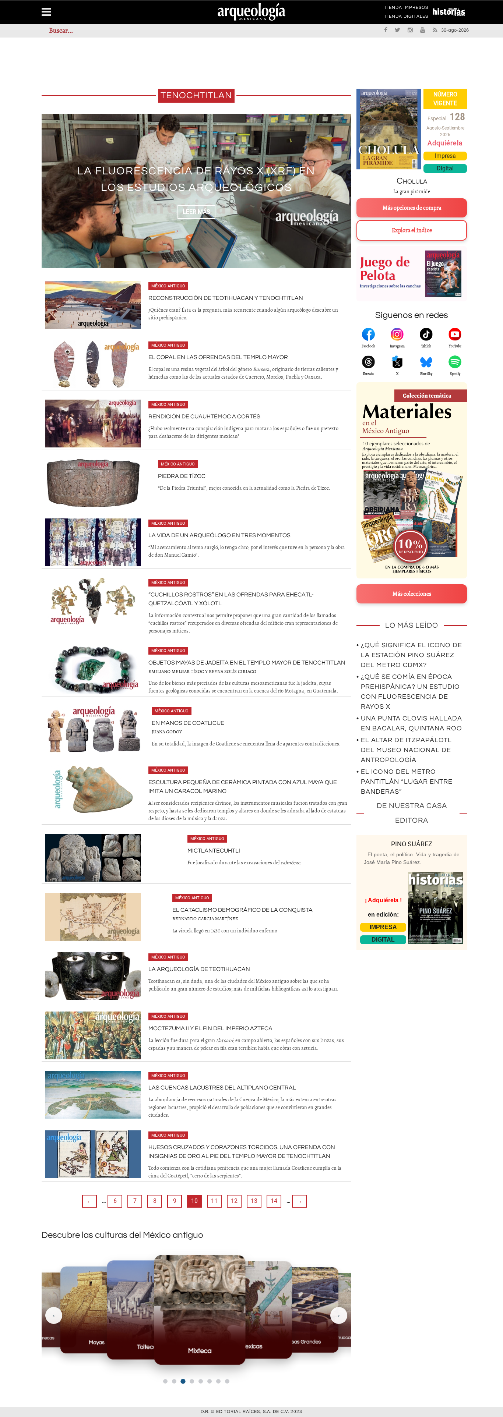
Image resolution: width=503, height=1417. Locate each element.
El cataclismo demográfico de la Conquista (242, 910)
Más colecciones (412, 594)
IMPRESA (383, 927)
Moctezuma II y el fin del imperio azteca (210, 1028)
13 (254, 1200)
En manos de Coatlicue (188, 723)
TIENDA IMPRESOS (406, 9)
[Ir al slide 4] (192, 1381)
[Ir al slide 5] (200, 1381)
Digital (445, 168)
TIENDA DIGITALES (406, 18)
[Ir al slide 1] (165, 1381)
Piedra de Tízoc (181, 476)
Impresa (445, 155)
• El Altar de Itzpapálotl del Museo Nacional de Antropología (404, 750)
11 (214, 1200)
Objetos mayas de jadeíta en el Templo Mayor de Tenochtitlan (246, 663)
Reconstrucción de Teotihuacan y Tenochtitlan (225, 298)
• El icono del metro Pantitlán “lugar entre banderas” (404, 781)
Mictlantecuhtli (213, 851)
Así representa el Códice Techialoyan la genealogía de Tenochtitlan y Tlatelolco (196, 179)
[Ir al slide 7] (218, 1381)
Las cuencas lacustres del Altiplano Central (222, 1088)
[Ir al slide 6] (209, 1381)
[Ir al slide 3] (182, 1381)
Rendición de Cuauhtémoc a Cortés (204, 416)
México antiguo (168, 286)
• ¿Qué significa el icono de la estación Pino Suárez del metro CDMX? (409, 655)
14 (274, 1200)
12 (234, 1200)
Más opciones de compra (412, 208)
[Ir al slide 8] (227, 1381)
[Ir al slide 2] (174, 1381)
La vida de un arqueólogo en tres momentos (219, 535)
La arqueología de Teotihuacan (199, 969)
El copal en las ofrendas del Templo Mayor (218, 357)
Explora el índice (412, 230)
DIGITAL (383, 939)
